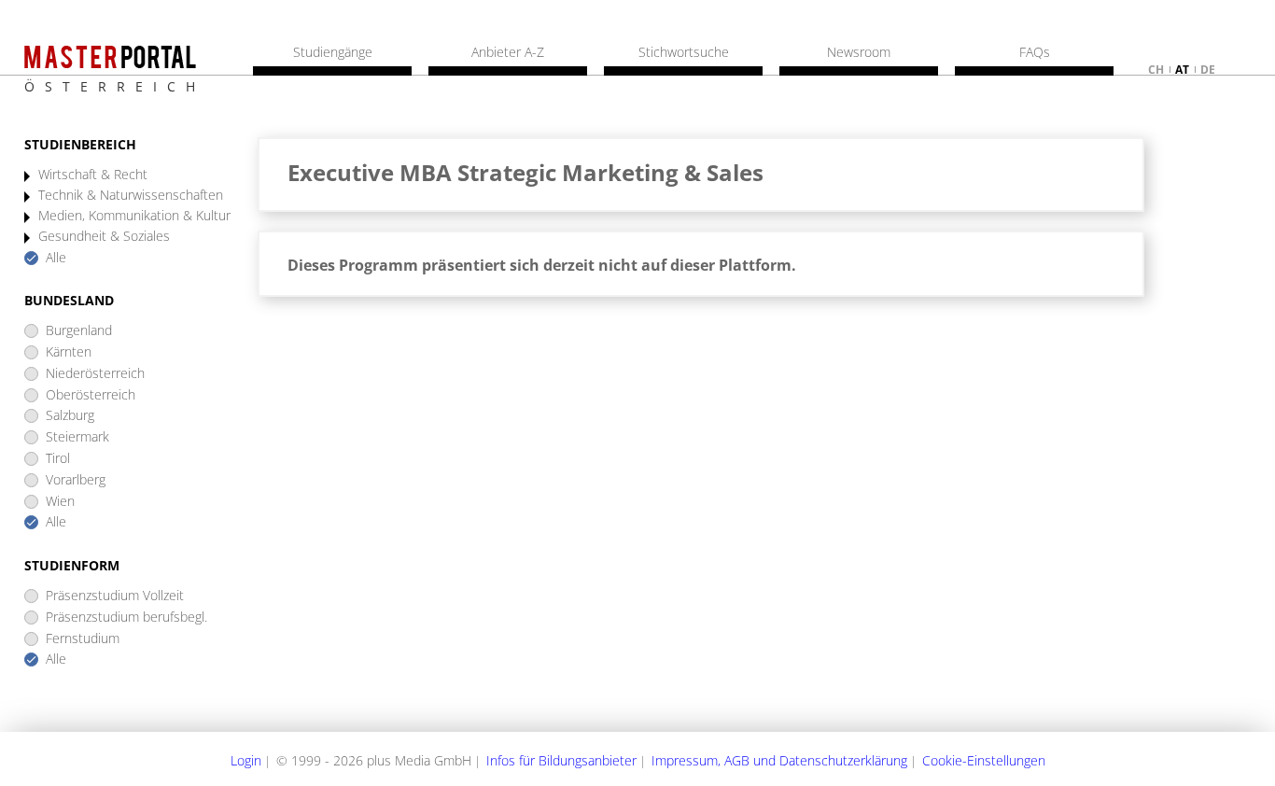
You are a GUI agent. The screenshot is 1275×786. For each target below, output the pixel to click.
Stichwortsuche (683, 52)
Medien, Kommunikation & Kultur (134, 216)
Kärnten (68, 352)
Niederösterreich (95, 374)
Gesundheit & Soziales (104, 237)
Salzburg (70, 416)
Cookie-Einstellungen (983, 760)
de (1207, 69)
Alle (56, 258)
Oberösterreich (90, 395)
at (1182, 69)
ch (1156, 69)
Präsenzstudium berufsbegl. (126, 617)
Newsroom (858, 52)
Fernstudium (82, 639)
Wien (60, 502)
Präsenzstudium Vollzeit (115, 596)
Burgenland (79, 331)
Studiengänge (332, 52)
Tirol (58, 459)
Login (246, 760)
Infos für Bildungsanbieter (561, 760)
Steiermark (77, 437)
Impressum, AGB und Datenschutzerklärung (779, 760)
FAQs (1034, 52)
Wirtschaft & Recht (92, 175)
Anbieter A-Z (507, 52)
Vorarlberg (75, 480)
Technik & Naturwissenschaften (130, 196)
